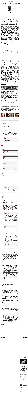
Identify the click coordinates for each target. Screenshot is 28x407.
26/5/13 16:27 (4, 286)
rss (1, 1)
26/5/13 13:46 (7, 213)
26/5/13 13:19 (7, 187)
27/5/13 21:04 (4, 303)
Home (1, 3)
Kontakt (5, 3)
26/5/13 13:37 (7, 138)
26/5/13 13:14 (6, 163)
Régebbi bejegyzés (3, 337)
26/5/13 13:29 (5, 130)
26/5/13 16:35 (4, 289)
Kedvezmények (18, 3)
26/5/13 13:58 (6, 253)
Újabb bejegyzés (25, 337)
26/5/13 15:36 (7, 277)
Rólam (3, 3)
